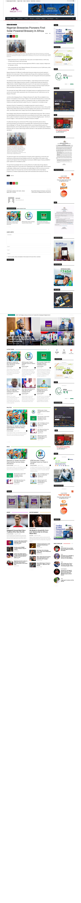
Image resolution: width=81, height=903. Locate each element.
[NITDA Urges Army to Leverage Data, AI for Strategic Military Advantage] (49, 338)
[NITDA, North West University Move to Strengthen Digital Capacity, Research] (66, 324)
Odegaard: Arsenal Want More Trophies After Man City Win (16, 531)
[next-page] (9, 227)
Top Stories (15, 24)
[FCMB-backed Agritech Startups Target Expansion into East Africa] (49, 324)
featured (12, 175)
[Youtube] (73, 1)
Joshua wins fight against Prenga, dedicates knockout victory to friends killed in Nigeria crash (20, 555)
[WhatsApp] (16, 36)
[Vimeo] (72, 1)
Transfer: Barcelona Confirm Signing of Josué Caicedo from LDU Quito (20, 542)
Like (57, 349)
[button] (72, 18)
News (11, 24)
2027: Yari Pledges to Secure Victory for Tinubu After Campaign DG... (43, 424)
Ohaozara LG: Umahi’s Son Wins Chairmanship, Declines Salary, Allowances (12, 223)
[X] (70, 1)
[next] (72, 315)
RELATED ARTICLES (11, 208)
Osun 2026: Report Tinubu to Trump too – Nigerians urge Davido (43, 564)
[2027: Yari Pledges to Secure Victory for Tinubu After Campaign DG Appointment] (14, 383)
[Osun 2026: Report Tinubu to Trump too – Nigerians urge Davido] (32, 565)
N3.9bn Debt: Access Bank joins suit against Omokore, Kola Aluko (67, 549)
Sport (8, 512)
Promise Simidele (10, 366)
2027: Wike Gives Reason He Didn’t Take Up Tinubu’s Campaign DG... (43, 430)
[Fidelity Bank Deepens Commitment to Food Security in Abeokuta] (45, 501)
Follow (64, 349)
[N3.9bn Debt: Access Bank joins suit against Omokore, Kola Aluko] (57, 549)
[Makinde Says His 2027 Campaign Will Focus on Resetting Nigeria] (44, 383)
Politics (9, 407)
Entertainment (34, 512)
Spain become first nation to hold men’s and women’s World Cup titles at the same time (20, 562)
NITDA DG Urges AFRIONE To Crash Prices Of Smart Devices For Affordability (67, 557)
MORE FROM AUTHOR (21, 208)
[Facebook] (67, 1)
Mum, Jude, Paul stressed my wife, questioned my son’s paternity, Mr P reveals (44, 558)
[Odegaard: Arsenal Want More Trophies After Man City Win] (17, 520)
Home (8, 22)
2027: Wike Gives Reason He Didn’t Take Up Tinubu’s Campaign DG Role (28, 390)
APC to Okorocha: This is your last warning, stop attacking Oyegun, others (67, 564)
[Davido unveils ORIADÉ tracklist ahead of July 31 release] (10, 549)
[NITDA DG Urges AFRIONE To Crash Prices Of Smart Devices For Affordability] (57, 556)
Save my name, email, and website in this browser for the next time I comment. (24, 256)
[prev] (70, 315)
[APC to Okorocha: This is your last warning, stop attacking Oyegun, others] (57, 564)
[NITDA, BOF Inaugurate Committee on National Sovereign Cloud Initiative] (23, 331)
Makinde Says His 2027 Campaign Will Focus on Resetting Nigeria (42, 390)
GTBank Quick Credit (59, 485)
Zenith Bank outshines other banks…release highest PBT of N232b (16, 191)
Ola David (10, 33)
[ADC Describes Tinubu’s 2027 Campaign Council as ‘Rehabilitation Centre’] (44, 216)
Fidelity (56, 453)
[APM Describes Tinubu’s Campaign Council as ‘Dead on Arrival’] (29, 216)
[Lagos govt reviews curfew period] (57, 580)
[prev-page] (7, 227)
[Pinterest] (14, 36)
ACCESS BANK (58, 359)
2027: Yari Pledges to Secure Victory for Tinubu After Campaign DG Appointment (13, 390)
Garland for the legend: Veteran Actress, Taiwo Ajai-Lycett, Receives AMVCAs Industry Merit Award (66, 573)
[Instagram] (69, 1)
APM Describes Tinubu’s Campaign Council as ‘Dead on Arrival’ (28, 363)
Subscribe (71, 349)
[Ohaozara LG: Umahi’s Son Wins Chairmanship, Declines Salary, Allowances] (14, 216)
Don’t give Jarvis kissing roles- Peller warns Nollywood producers (44, 551)
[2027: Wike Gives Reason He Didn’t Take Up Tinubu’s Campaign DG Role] (29, 383)
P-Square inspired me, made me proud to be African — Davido (43, 545)
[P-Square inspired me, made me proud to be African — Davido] (32, 545)
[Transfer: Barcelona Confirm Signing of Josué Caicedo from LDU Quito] (10, 542)
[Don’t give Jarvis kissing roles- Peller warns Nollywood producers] (32, 552)
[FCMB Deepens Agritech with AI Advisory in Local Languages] (34, 501)
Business (11, 22)
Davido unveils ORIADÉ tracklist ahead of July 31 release (20, 548)
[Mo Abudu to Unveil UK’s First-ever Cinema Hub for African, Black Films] (40, 520)
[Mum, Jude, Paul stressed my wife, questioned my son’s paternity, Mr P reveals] (32, 558)
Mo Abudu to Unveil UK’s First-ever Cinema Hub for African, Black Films (39, 532)
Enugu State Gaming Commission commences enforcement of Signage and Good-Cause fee (41, 191)
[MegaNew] (16, 9)
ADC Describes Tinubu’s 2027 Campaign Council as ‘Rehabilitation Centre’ (43, 223)
